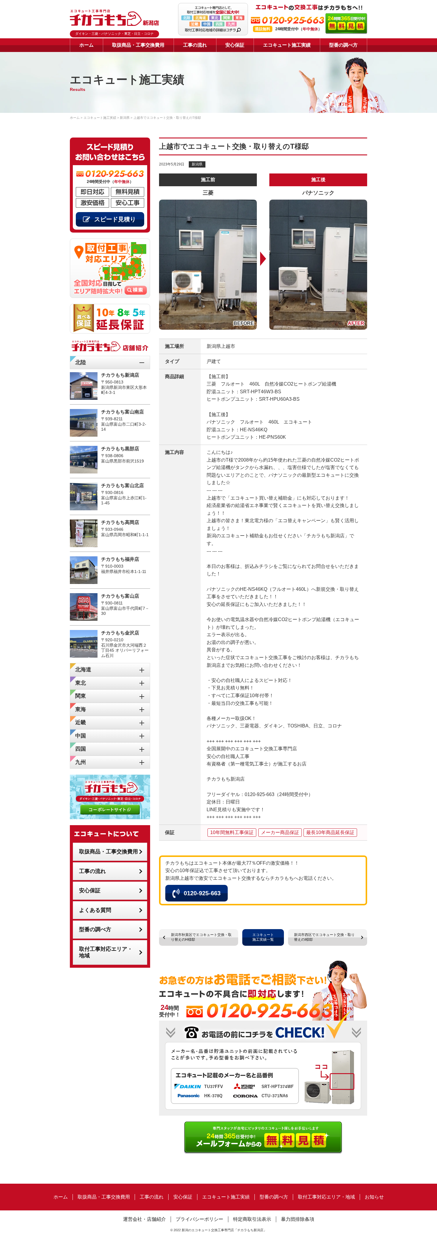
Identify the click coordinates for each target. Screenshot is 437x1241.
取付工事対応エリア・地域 (106, 952)
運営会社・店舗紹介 (144, 1219)
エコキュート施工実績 (287, 45)
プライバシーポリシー (199, 1219)
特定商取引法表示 (252, 1219)
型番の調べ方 (343, 45)
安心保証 (234, 45)
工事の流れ (195, 45)
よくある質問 (95, 910)
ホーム (86, 45)
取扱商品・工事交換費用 (138, 45)
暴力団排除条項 (297, 1219)
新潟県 (197, 164)
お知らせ (374, 1196)
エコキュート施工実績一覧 (263, 937)
